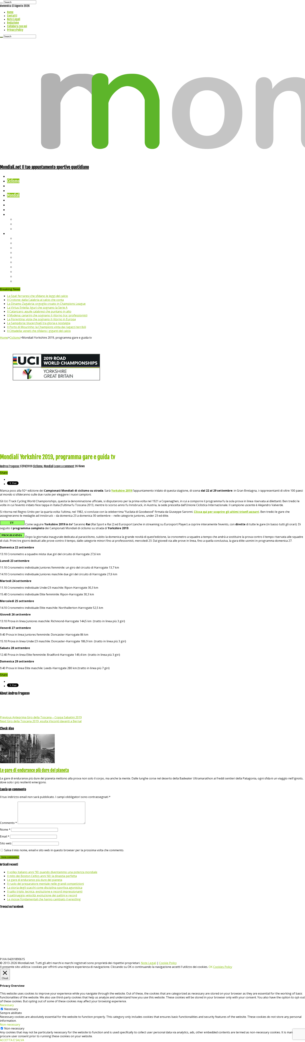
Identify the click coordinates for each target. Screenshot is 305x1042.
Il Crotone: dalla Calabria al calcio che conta (35, 300)
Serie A (19, 238)
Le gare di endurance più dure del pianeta (34, 770)
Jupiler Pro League (28, 281)
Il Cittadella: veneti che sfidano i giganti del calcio (39, 331)
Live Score (14, 214)
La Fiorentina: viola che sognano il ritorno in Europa (41, 319)
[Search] (1, 3)
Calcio (11, 209)
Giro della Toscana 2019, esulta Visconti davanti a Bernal (41, 721)
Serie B (19, 243)
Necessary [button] (7, 1005)
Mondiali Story (18, 200)
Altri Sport (15, 185)
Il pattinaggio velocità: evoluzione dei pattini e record (42, 895)
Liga (17, 252)
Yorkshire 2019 (122, 491)
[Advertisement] (152, 425)
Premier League (26, 247)
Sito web (5, 843)
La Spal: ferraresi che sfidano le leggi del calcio (37, 296)
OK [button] (211, 967)
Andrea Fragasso (10, 466)
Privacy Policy (15, 30)
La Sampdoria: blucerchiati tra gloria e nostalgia (38, 323)
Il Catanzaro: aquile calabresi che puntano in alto (39, 311)
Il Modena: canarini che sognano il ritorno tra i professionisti (47, 315)
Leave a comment (64, 466)
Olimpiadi (14, 204)
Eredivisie (21, 266)
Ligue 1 (19, 262)
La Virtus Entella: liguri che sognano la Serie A (37, 308)
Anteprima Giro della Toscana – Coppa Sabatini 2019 (41, 717)
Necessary (11, 1009)
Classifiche (15, 233)
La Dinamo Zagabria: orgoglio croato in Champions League (46, 304)
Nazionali (14, 190)
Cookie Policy (168, 963)
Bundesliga (22, 257)
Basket (19, 228)
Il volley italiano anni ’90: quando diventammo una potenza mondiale (52, 872)
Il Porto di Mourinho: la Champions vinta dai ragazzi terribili (46, 327)
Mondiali (13, 195)
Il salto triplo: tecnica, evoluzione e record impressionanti (44, 891)
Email (4, 836)
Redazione (13, 23)
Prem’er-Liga (24, 276)
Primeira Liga (24, 271)
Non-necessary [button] (10, 1024)
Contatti (12, 15)
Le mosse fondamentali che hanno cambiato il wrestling (44, 899)
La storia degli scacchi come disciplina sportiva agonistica (44, 888)
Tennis (19, 223)
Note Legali (13, 19)
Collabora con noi (17, 26)
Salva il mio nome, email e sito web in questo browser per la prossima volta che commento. (64, 850)
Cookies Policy (222, 967)
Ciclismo (13, 181)
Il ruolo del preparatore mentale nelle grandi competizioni (45, 884)
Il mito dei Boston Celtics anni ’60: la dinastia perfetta (42, 876)
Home (10, 12)
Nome (5, 829)
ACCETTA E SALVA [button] (12, 1040)
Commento (8, 823)
